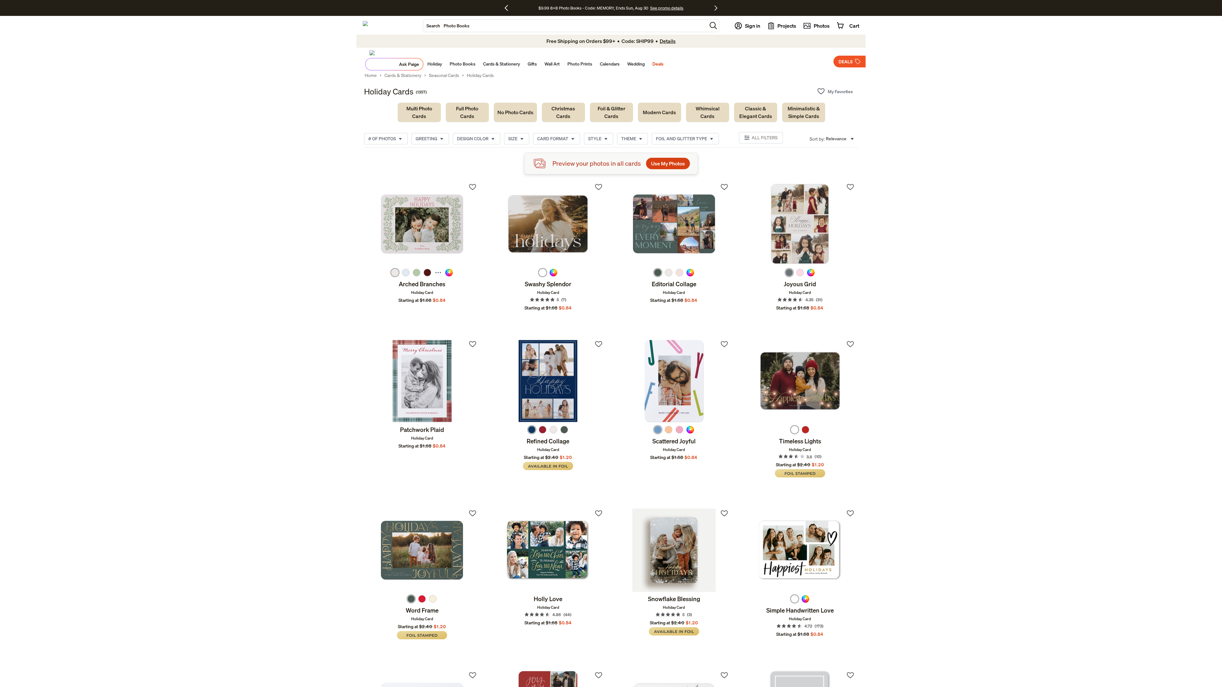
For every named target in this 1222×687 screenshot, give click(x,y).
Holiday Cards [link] (480, 75)
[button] (713, 25)
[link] (419, 112)
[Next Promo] (715, 7)
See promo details (666, 8)
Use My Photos (668, 163)
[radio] (394, 272)
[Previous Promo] (509, 8)
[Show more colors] (438, 272)
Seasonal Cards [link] (444, 75)
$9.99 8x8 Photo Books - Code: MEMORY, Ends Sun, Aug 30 (593, 8)
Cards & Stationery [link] (402, 75)
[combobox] (565, 26)
